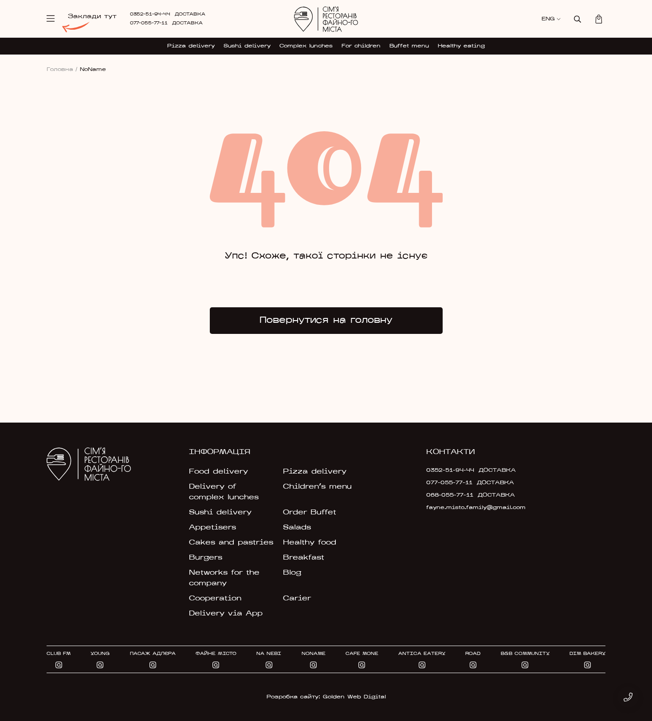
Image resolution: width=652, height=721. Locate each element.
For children (361, 46)
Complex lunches (306, 46)
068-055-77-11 (449, 495)
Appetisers (212, 527)
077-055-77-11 (149, 23)
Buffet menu (409, 46)
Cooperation (215, 598)
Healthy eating (461, 46)
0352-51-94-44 (150, 14)
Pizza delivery (191, 46)
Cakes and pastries (231, 542)
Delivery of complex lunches (224, 492)
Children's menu (317, 486)
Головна (62, 69)
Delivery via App (226, 613)
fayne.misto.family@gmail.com (468, 507)
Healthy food (309, 542)
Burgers (205, 557)
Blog (292, 572)
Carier (297, 598)
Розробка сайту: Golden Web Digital (326, 697)
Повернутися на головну (326, 320)
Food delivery (218, 471)
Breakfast (303, 557)
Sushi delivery (247, 46)
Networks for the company (224, 578)
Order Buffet (309, 512)
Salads (297, 527)
